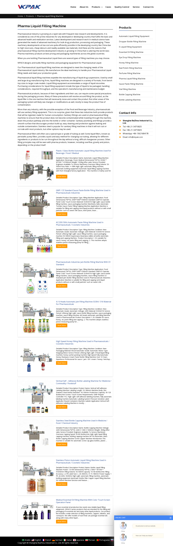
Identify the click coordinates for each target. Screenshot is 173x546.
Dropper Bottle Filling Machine (132, 41)
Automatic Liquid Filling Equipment (134, 36)
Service (136, 7)
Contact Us (148, 7)
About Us (84, 7)
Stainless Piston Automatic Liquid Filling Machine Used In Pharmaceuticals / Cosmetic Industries (81, 461)
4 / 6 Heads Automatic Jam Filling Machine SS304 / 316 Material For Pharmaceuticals (83, 302)
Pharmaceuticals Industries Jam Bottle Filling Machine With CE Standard (83, 263)
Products (96, 7)
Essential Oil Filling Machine (131, 52)
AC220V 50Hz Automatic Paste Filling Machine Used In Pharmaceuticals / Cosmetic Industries (79, 223)
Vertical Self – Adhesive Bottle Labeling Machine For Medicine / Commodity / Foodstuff (83, 382)
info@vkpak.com (135, 137)
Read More (61, 176)
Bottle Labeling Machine (130, 99)
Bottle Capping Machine (129, 94)
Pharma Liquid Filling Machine (132, 78)
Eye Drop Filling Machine (130, 57)
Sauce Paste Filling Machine (131, 84)
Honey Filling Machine (128, 62)
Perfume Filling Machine (129, 73)
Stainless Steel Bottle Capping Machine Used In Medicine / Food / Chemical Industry (81, 421)
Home (73, 7)
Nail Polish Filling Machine (130, 68)
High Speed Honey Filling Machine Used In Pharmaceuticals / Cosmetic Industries (82, 342)
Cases (108, 7)
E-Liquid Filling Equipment (130, 47)
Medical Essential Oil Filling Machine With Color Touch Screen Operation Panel (83, 501)
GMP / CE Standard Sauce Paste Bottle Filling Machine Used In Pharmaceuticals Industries (83, 191)
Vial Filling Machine (127, 89)
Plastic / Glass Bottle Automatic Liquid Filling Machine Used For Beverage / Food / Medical (83, 151)
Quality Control (122, 7)
